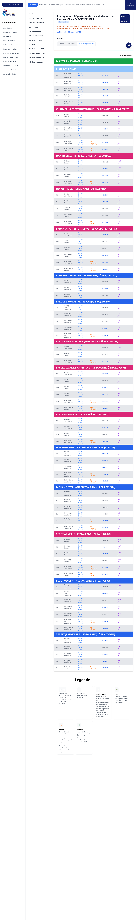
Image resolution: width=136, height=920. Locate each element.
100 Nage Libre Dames (68, 235)
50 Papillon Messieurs (67, 315)
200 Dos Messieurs (67, 460)
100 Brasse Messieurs (67, 654)
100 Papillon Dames (68, 129)
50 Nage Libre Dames (68, 348)
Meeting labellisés (9, 74)
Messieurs (71, 44)
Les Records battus (35, 40)
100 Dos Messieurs (67, 288)
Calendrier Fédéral (9, 70)
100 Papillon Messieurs (68, 607)
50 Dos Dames (66, 115)
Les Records (7, 36)
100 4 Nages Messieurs (68, 321)
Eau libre (75, 5)
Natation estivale (86, 5)
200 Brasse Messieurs (67, 661)
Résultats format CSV (36, 62)
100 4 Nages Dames (68, 136)
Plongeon (67, 5)
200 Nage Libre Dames (68, 195)
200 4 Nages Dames (68, 255)
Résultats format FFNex (37, 53)
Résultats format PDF (36, 49)
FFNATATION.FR (13, 5)
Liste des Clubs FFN (35, 18)
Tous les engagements (86, 44)
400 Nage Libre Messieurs (67, 453)
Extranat (130, 6)
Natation (32, 5)
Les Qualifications (9, 41)
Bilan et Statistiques (36, 36)
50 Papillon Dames (67, 122)
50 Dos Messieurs (67, 281)
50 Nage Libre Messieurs (67, 308)
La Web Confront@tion (10, 57)
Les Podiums (33, 27)
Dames (61, 44)
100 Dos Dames (66, 387)
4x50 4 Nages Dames (68, 103)
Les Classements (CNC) (11, 53)
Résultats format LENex (37, 58)
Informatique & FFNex (10, 66)
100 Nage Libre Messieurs (67, 594)
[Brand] (12, 12)
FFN (102, 5)
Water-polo (43, 5)
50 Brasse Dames (67, 162)
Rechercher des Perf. (10, 49)
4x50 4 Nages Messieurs (68, 82)
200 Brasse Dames (67, 176)
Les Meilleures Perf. (35, 31)
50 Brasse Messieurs (67, 295)
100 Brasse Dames (67, 169)
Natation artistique (55, 5)
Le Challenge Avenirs (10, 61)
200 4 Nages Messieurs (68, 328)
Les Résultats (7, 28)
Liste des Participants (36, 23)
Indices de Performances (11, 45)
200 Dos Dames (66, 394)
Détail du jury (33, 44)
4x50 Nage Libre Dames (68, 89)
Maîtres (97, 5)
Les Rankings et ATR (10, 32)
